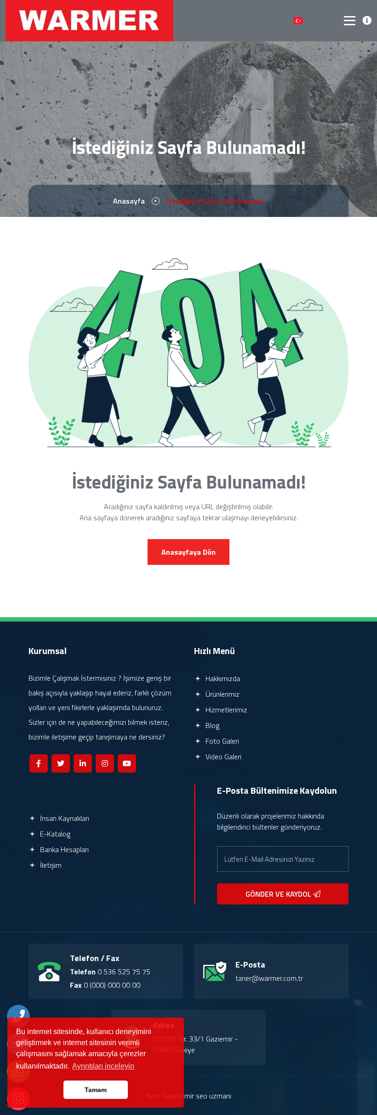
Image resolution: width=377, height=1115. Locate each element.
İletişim (50, 864)
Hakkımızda (222, 678)
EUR (279, 20)
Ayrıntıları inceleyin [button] (103, 1066)
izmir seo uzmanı (205, 1095)
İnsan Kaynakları (63, 818)
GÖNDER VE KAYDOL (279, 893)
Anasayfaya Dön (188, 552)
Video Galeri (222, 756)
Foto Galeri (221, 740)
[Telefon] (18, 1016)
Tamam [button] (96, 1089)
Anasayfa (129, 200)
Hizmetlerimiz (225, 709)
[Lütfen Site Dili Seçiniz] (298, 20)
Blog (211, 725)
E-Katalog (54, 833)
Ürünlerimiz (222, 694)
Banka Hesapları (63, 849)
